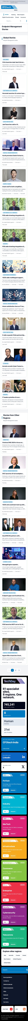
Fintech (17, 17)
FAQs (4, 991)
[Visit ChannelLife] (11, 797)
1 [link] (12, 670)
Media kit (13, 790)
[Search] (20, 21)
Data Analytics (20, 14)
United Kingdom (17, 959)
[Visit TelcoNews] (11, 929)
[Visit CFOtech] (11, 775)
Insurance (23, 17)
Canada (18, 955)
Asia (5, 955)
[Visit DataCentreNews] (11, 841)
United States (7, 962)
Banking (13, 14)
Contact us (6, 981)
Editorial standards (8, 988)
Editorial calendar (7, 984)
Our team (5, 998)
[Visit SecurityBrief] (11, 907)
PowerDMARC (4, 1019)
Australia (11, 955)
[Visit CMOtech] (11, 818)
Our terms (6, 1002)
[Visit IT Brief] (11, 885)
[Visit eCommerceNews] (11, 863)
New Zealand (7, 959)
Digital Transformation (8, 17)
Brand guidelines (7, 977)
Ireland (24, 955)
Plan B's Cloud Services (7, 1017)
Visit (5, 790)
